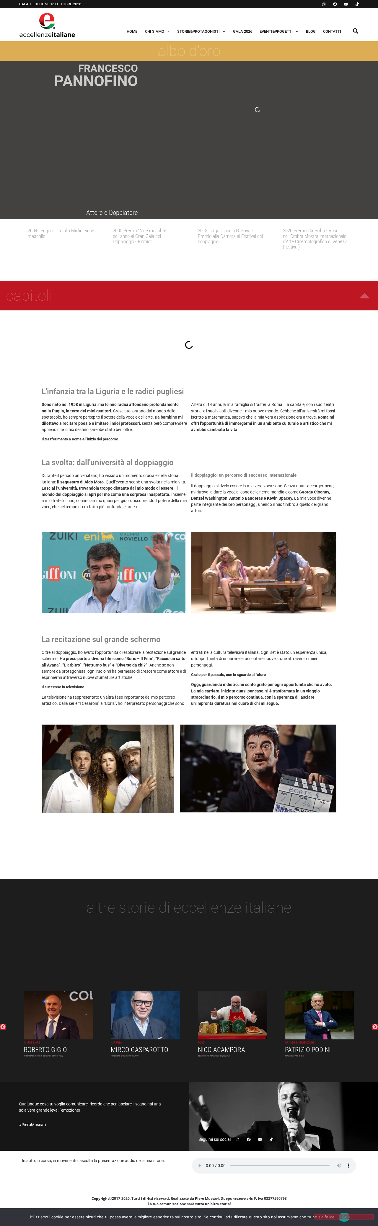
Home (132, 31)
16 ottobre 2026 (65, 4)
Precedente (3, 1027)
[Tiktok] (357, 4)
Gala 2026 (242, 31)
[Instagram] (324, 4)
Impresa (116, 1042)
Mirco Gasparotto (139, 1050)
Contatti (332, 31)
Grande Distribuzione (299, 1042)
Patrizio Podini (308, 1050)
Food (201, 1042)
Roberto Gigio (45, 1050)
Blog (311, 31)
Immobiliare (32, 1042)
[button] (356, 31)
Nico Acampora (221, 1050)
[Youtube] (346, 4)
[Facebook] (335, 4)
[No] (344, 1217)
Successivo (375, 1027)
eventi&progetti (276, 31)
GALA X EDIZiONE (34, 4)
